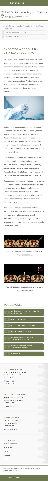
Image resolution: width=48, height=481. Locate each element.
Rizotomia (15, 354)
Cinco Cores (13, 470)
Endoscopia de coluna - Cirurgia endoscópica (25, 312)
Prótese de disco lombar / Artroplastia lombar (22, 347)
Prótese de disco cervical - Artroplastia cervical (22, 339)
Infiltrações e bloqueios (21, 331)
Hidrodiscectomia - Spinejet (23, 325)
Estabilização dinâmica (21, 319)
